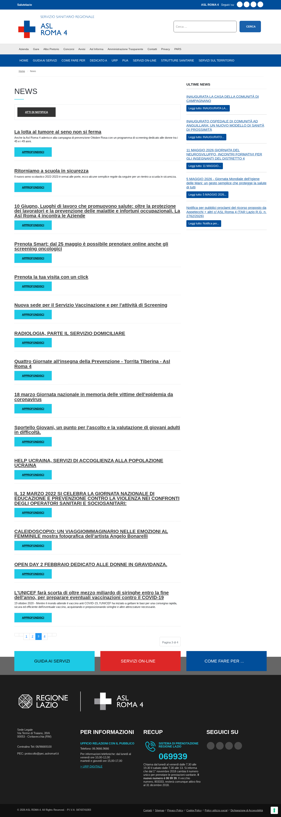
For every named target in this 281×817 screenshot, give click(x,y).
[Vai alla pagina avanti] (49, 634)
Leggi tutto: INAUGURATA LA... (208, 108)
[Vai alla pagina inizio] (16, 634)
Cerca (251, 26)
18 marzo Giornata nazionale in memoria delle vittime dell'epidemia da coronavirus (93, 397)
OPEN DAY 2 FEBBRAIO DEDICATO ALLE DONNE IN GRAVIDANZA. (90, 564)
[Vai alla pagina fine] (54, 634)
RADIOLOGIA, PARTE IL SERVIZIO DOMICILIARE (69, 333)
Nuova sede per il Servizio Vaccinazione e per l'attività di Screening (90, 305)
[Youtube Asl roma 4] (246, 4)
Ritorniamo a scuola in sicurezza (51, 170)
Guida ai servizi (52, 661)
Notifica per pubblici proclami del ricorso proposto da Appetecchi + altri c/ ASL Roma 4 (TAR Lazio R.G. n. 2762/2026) (226, 212)
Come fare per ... (224, 661)
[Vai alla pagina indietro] (21, 634)
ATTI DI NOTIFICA (36, 112)
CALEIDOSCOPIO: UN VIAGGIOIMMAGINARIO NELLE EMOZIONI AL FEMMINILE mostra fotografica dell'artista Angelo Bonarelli (91, 534)
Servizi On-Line (138, 661)
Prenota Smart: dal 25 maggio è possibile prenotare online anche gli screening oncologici (91, 246)
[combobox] (205, 26)
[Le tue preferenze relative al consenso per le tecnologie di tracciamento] (274, 810)
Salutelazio (24, 4)
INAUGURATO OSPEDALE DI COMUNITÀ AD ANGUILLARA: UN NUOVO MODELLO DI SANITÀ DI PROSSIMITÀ (225, 125)
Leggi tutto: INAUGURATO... (206, 137)
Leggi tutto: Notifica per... (203, 223)
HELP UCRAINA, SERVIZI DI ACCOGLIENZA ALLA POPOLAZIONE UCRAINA (88, 463)
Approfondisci (33, 152)
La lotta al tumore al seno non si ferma (57, 131)
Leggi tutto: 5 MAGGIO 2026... (207, 194)
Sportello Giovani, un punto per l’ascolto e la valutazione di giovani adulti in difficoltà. (97, 430)
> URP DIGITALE (91, 766)
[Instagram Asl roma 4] (260, 4)
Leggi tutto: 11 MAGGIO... (204, 165)
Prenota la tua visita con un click (51, 277)
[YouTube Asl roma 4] (220, 746)
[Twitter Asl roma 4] (253, 4)
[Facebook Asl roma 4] (240, 4)
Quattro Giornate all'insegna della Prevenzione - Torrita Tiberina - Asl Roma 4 (92, 364)
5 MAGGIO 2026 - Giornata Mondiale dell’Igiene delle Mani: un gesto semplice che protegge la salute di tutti (226, 183)
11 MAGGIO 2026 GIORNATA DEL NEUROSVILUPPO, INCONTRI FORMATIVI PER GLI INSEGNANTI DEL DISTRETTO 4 (224, 154)
